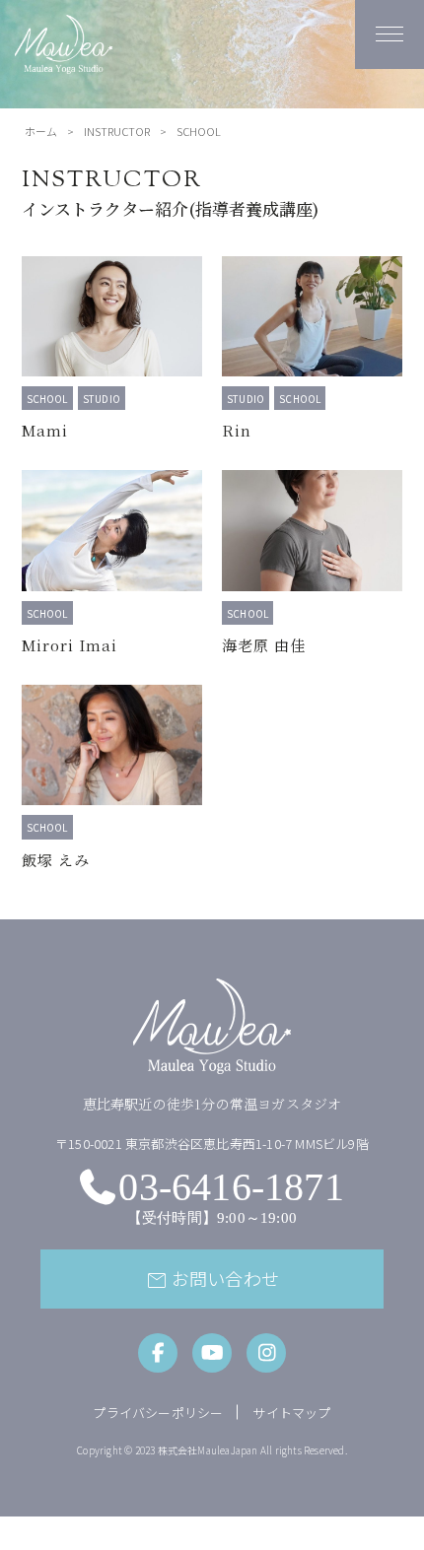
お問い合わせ (212, 1280)
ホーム (41, 131)
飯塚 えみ (56, 859)
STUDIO (101, 398)
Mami (45, 430)
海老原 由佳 (264, 645)
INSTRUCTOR (117, 131)
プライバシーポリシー (158, 1412)
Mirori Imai (69, 645)
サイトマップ (291, 1412)
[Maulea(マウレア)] (63, 63)
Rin (236, 430)
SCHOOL (47, 398)
